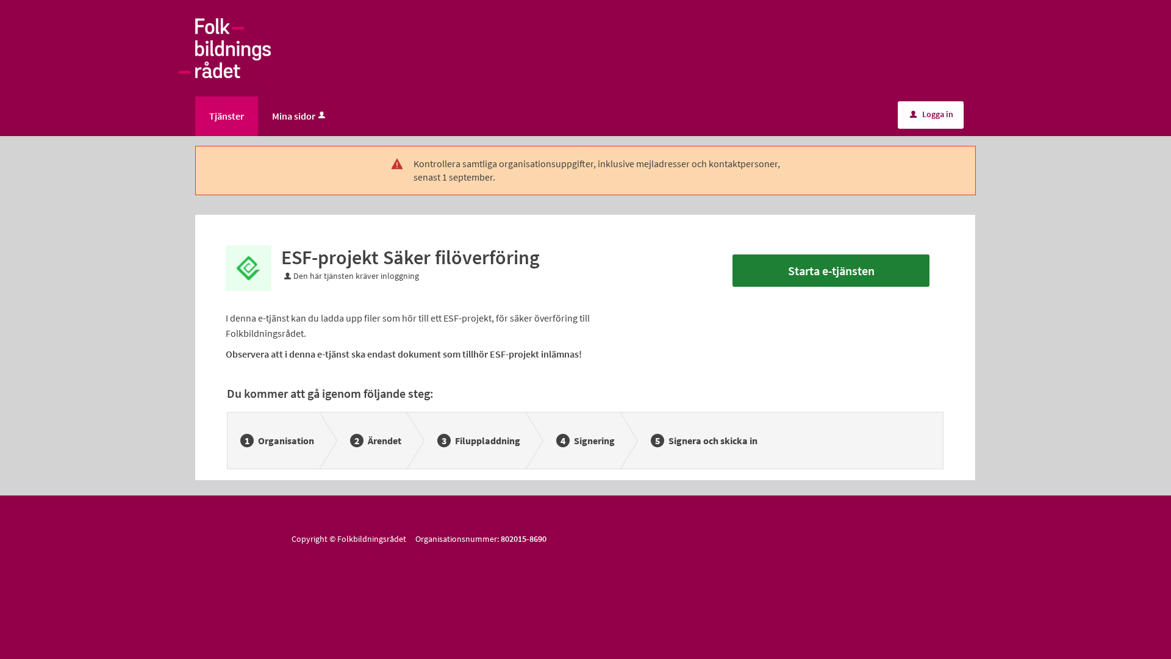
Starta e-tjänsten (831, 270)
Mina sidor (293, 116)
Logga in (931, 114)
